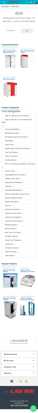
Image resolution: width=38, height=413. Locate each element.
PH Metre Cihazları (11, 236)
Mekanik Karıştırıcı (11, 225)
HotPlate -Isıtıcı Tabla (12, 178)
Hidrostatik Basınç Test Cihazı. (15, 175)
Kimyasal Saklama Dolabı (13, 198)
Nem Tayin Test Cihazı (12, 232)
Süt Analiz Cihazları (11, 248)
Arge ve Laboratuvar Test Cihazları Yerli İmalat (17, 121)
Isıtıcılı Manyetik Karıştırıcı (13, 190)
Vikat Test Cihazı (10, 252)
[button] (33, 408)
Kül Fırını (8, 205)
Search (26, 2)
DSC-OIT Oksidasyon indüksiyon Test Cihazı (20, 164)
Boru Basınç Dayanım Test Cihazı (16, 137)
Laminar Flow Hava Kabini (13, 221)
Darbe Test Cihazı (11, 156)
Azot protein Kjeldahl (12, 129)
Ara (27, 30)
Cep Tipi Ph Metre (11, 152)
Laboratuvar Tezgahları (13, 217)
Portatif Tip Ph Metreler (13, 240)
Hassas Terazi (10, 171)
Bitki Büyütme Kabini (12, 133)
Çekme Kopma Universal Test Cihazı (17, 148)
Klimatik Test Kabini (11, 202)
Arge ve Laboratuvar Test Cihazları (17, 116)
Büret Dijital (8, 141)
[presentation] (35, 341)
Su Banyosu (9, 244)
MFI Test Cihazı (10, 228)
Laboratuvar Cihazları (9, 49)
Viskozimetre (9, 255)
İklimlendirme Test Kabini (13, 182)
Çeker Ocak (9, 144)
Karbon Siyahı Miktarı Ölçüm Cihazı (16, 194)
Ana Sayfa (5, 6)
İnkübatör (8, 186)
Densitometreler (10, 160)
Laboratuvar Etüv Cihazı (27, 49)
